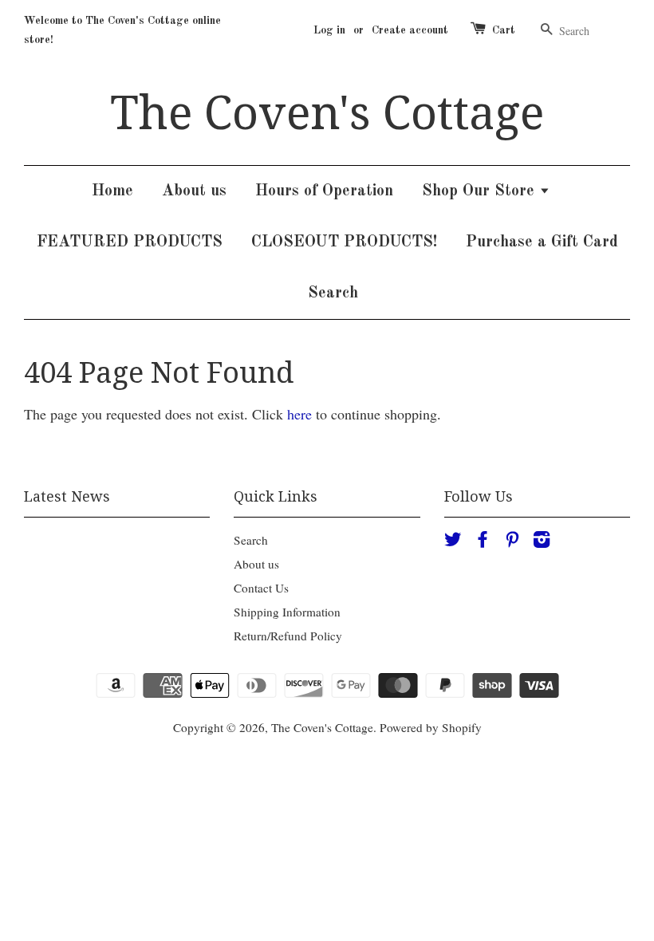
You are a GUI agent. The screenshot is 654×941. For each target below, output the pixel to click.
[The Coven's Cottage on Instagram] (541, 541)
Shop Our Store (480, 191)
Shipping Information (287, 612)
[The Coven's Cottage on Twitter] (453, 541)
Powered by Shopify (431, 727)
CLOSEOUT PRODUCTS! (344, 242)
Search (333, 293)
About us (194, 191)
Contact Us (261, 588)
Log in (329, 30)
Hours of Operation (324, 191)
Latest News (67, 496)
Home (112, 191)
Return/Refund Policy (288, 636)
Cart (503, 30)
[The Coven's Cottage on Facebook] (482, 541)
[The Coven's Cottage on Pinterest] (512, 541)
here (299, 413)
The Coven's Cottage (327, 113)
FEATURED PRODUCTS (130, 242)
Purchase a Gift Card (542, 242)
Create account (410, 30)
